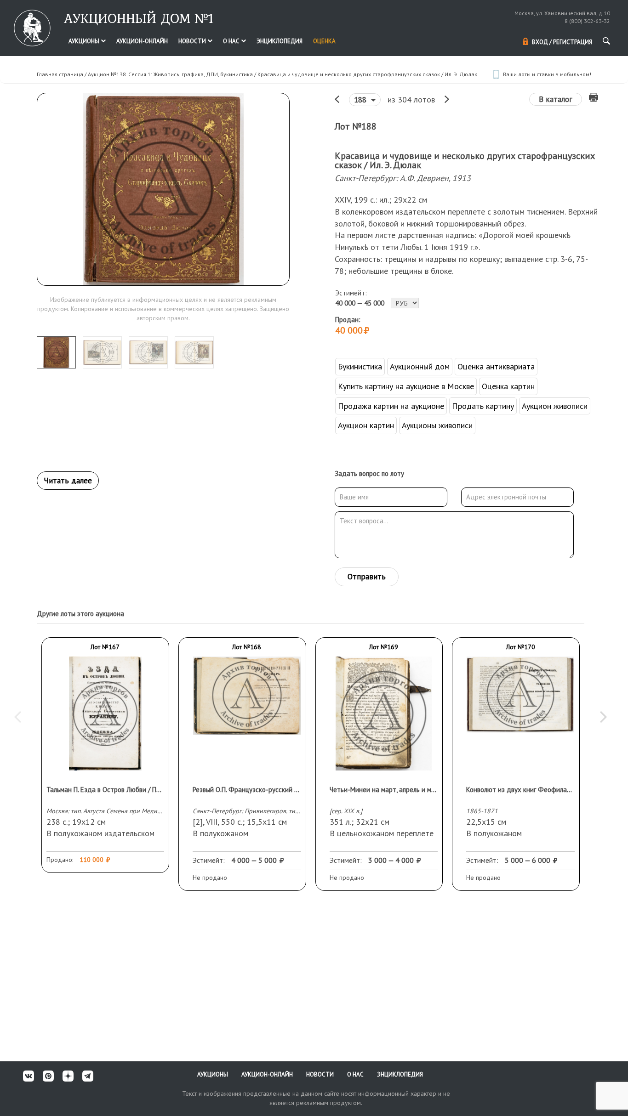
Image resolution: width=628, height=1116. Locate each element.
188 (361, 100)
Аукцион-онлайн (142, 41)
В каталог (555, 99)
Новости (192, 41)
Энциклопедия (280, 41)
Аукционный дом (420, 366)
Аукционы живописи (437, 425)
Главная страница (60, 74)
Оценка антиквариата (496, 366)
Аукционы (85, 41)
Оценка (324, 41)
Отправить (367, 577)
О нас (232, 41)
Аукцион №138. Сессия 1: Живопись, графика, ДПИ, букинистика (170, 74)
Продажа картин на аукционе (391, 406)
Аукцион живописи (555, 406)
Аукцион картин (366, 425)
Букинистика (360, 366)
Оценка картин (508, 386)
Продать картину (483, 406)
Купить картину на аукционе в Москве (406, 386)
